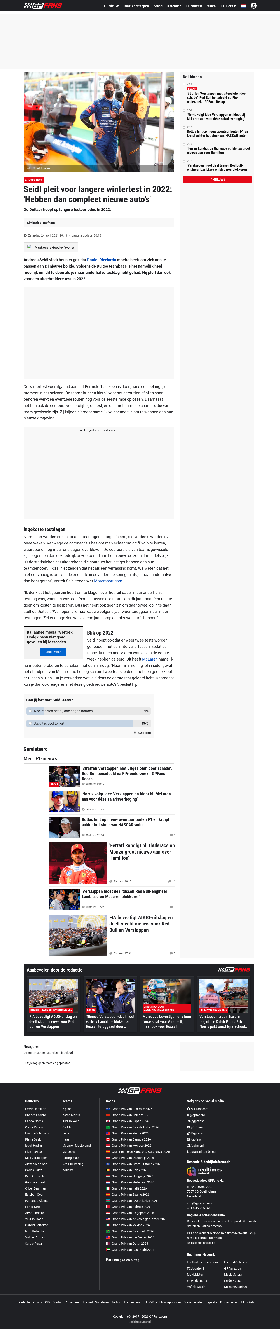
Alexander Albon (36, 1164)
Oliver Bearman (35, 1188)
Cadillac (67, 1127)
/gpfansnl (197, 1139)
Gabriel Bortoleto (36, 1225)
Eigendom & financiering (222, 1302)
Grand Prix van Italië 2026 (129, 1188)
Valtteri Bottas (35, 1237)
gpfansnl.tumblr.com (203, 1151)
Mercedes (68, 1151)
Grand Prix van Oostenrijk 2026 (133, 1158)
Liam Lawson (34, 1151)
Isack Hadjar (33, 1145)
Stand (158, 6)
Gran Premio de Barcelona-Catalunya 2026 (141, 1151)
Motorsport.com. (108, 581)
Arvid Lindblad (35, 1213)
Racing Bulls (70, 1158)
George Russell (35, 1182)
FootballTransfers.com (202, 1262)
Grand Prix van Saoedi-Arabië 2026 (135, 1127)
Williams (68, 1170)
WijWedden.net (197, 1280)
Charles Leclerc (35, 1115)
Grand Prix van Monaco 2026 (131, 1145)
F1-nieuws (217, 179)
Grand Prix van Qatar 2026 (130, 1243)
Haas (66, 1139)
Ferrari (66, 1133)
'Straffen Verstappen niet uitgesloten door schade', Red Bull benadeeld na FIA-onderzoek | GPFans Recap (217, 97)
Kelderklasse (232, 1280)
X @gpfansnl (196, 1115)
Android (141, 1302)
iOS (151, 1302)
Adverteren (73, 1302)
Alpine (66, 1109)
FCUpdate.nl (195, 1268)
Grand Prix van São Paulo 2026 (133, 1231)
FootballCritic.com (236, 1262)
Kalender (174, 6)
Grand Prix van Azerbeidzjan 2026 (135, 1200)
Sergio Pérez (33, 1243)
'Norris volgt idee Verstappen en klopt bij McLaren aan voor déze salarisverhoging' (216, 117)
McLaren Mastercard (76, 1145)
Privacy (38, 1302)
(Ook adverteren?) (129, 1260)
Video (211, 6)
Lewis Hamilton (35, 1109)
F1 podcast (194, 6)
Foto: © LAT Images (38, 168)
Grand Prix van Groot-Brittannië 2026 (137, 1164)
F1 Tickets (229, 6)
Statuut (88, 1302)
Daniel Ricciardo (101, 259)
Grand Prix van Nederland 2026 (133, 1182)
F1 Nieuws (112, 6)
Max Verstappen (136, 6)
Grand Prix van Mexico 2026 (131, 1225)
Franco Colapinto (37, 1133)
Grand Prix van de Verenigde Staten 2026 (139, 1219)
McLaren (150, 659)
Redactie (24, 1302)
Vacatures (102, 1302)
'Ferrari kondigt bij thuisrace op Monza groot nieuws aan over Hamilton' (218, 150)
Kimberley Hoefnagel (41, 222)
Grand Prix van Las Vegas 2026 (133, 1237)
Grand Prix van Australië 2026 (132, 1109)
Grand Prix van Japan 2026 (130, 1121)
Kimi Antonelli (34, 1176)
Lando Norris (34, 1121)
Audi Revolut (70, 1121)
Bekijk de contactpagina (201, 1242)
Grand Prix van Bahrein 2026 (131, 1207)
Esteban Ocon (34, 1194)
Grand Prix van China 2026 (130, 1115)
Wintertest (33, 180)
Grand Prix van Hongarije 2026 (132, 1176)
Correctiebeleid (194, 1302)
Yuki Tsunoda (34, 1219)
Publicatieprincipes (168, 1302)
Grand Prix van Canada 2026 (131, 1139)
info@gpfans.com (199, 1203)
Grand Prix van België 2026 (130, 1170)
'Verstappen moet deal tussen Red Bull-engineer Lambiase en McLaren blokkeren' (217, 167)
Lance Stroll (33, 1207)
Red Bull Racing (72, 1164)
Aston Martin (71, 1115)
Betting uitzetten (122, 1302)
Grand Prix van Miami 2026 (130, 1133)
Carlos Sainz (33, 1170)
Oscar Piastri (34, 1127)
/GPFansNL (199, 1127)
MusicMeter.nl (233, 1274)
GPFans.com (233, 1268)
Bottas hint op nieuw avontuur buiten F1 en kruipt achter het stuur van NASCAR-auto (217, 133)
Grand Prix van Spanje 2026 (130, 1194)
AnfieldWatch (196, 1287)
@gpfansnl (197, 1121)
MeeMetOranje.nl (235, 1287)
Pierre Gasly (33, 1139)
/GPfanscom (199, 1109)
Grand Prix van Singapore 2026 (133, 1213)
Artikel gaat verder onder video (98, 430)
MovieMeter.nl (196, 1274)
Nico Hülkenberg (36, 1231)
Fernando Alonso (36, 1200)
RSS (47, 1302)
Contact (57, 1302)
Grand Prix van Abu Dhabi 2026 (133, 1249)
